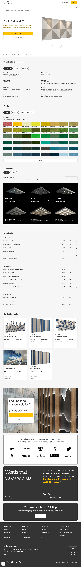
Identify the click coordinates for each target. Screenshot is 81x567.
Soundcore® (25, 68)
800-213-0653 (64, 2)
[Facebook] (12, 562)
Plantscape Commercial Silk (10, 534)
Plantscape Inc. (7, 532)
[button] (21, 415)
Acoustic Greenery (26, 537)
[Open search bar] (76, 7)
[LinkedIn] (16, 562)
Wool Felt (24, 529)
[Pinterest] (20, 562)
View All (40, 160)
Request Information (71, 178)
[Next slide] (61, 46)
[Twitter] (8, 562)
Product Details (8, 68)
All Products (5, 10)
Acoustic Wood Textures (27, 534)
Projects (43, 534)
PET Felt (24, 532)
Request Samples (45, 532)
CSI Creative (6, 529)
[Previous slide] (52, 46)
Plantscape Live (7, 537)
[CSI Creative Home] (8, 2)
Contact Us (74, 2)
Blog (42, 537)
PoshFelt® (17, 68)
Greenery (13, 172)
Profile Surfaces (17, 10)
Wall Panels (11, 10)
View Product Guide (18, 37)
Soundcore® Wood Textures (27, 112)
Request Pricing (18, 33)
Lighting (6, 172)
